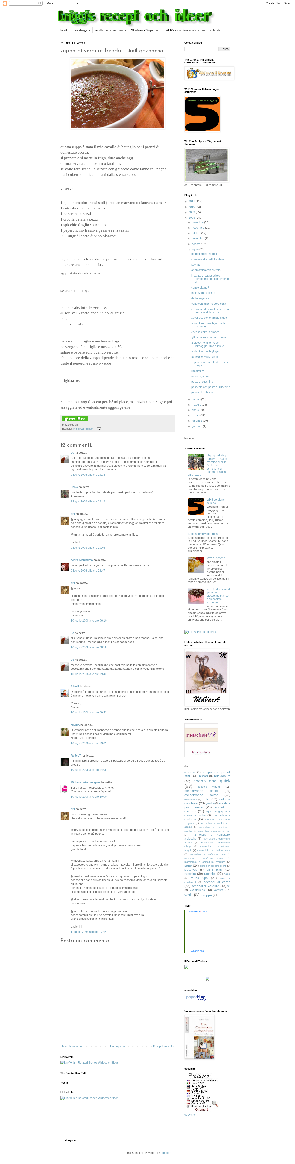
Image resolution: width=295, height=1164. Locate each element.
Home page (117, 1046)
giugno (196, 399)
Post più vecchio (163, 1046)
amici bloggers (82, 30)
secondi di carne (217, 882)
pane (188, 865)
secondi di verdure (205, 886)
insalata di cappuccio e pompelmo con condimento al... (210, 279)
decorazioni (190, 799)
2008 (192, 217)
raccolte (210, 873)
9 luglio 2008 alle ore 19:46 (88, 547)
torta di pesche (216, 558)
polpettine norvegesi (204, 254)
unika (74, 487)
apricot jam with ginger (205, 351)
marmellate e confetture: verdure (204, 861)
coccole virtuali (209, 786)
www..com (198, 911)
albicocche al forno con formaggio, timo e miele (207, 344)
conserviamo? (200, 287)
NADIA (75, 725)
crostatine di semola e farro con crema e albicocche (210, 311)
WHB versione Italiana (216, 501)
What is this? (198, 950)
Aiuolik (75, 686)
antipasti (189, 772)
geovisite (190, 1114)
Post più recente (72, 1046)
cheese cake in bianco (205, 332)
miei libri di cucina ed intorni (110, 30)
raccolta (190, 873)
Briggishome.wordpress (203, 534)
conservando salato (201, 795)
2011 (192, 201)
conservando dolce (201, 791)
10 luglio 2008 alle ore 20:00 (89, 796)
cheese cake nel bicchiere (207, 259)
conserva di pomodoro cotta (208, 303)
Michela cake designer (85, 782)
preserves (190, 869)
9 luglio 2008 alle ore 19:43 (88, 501)
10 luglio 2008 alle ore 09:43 (89, 712)
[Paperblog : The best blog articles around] (195, 1000)
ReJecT (76, 755)
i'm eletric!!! (198, 371)
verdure (219, 890)
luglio (195, 249)
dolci (206, 799)
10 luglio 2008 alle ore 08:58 (89, 647)
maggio (197, 404)
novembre (198, 227)
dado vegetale (200, 298)
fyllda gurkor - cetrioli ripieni (208, 337)
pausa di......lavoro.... (204, 392)
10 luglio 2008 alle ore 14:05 (89, 770)
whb (188, 894)
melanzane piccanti (203, 293)
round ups (199, 878)
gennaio (197, 426)
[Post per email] (98, 428)
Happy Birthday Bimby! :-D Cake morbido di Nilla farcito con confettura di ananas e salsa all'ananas (207, 465)
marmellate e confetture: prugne (204, 858)
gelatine (210, 803)
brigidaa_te (222, 776)
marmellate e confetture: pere (207, 854)
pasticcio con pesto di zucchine (210, 387)
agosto (196, 244)
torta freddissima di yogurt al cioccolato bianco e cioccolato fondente (218, 596)
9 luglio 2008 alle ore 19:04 (88, 474)
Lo (72, 452)
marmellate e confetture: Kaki (214, 831)
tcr (228, 886)
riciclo (227, 873)
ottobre (196, 233)
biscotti (203, 776)
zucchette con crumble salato (209, 317)
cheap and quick (211, 780)
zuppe (89, 428)
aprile (196, 410)
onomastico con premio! (206, 270)
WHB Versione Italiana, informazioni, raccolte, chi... (194, 30)
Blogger (165, 1153)
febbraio (197, 420)
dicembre (198, 222)
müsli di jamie (200, 376)
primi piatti (78, 428)
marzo (196, 415)
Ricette (64, 30)
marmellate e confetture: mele (213, 850)
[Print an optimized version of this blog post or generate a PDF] (75, 420)
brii (73, 514)
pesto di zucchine (202, 381)
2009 (192, 212)
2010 (192, 207)
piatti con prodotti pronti (213, 865)
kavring (196, 264)
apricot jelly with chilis (204, 356)
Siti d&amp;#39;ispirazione (145, 30)
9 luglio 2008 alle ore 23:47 (88, 570)
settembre (198, 238)
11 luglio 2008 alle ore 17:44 (88, 932)
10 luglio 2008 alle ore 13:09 (89, 743)
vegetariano (197, 890)
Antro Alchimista (82, 560)
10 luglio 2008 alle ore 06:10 (89, 620)
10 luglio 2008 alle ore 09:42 (89, 674)
